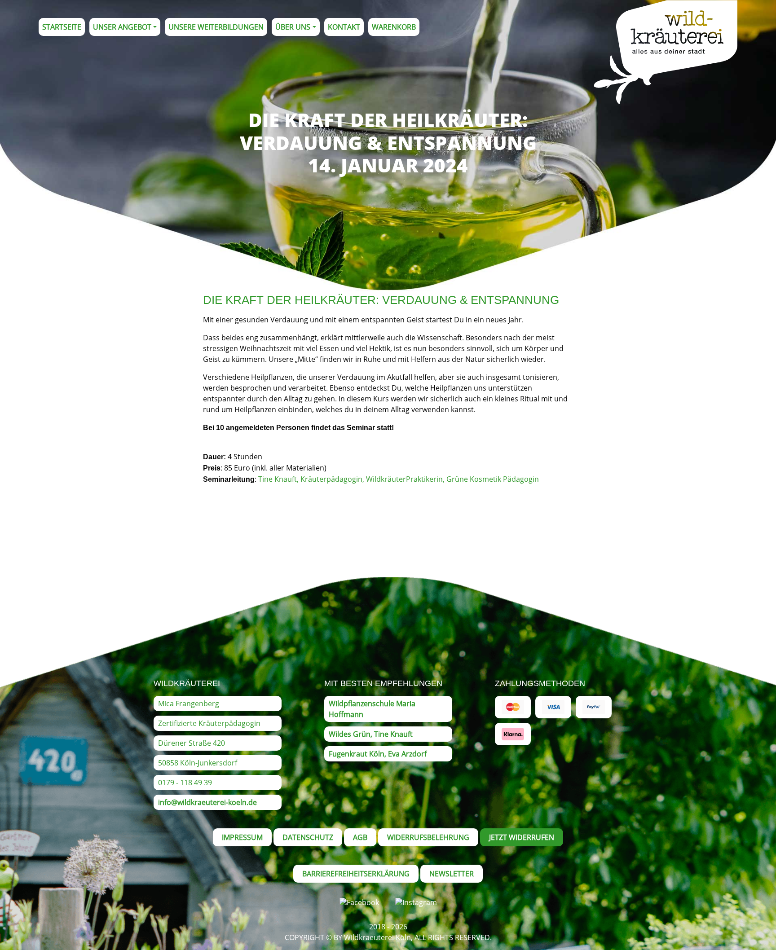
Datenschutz (307, 837)
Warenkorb (394, 27)
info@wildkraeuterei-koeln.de (207, 802)
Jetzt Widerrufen (521, 837)
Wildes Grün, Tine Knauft (371, 734)
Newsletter (451, 874)
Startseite (61, 27)
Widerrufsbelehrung (428, 837)
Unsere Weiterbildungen (216, 27)
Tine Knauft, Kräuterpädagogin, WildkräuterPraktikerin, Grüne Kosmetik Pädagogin (398, 479)
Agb (360, 837)
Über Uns (292, 27)
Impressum (242, 837)
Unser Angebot (122, 27)
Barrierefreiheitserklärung (356, 874)
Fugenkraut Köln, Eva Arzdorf (378, 754)
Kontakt (344, 27)
